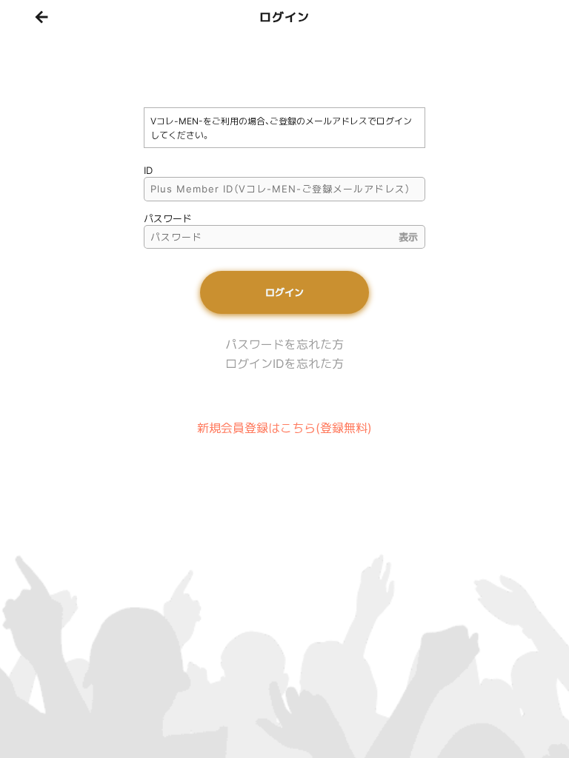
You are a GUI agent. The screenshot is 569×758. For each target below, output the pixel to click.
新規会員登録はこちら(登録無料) (284, 427)
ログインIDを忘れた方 (284, 363)
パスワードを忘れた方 (284, 344)
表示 (408, 237)
